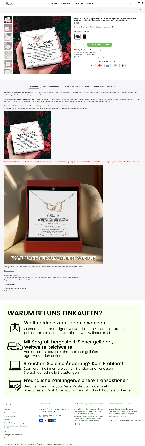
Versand (7, 420)
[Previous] (16, 45)
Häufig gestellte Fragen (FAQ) (105, 87)
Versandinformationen (51, 87)
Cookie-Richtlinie (10, 416)
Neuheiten (90, 3)
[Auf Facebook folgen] (75, 423)
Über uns (7, 410)
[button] (77, 37)
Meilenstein (79, 3)
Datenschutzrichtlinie (11, 413)
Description (34, 87)
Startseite (7, 10)
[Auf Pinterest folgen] (83, 423)
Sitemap (7, 438)
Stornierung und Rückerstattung (77, 87)
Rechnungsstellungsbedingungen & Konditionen (16, 427)
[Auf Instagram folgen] (79, 423)
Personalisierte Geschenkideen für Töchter (25, 10)
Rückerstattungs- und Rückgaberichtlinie (18, 423)
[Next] (68, 45)
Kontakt (6, 431)
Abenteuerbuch (66, 3)
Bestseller (54, 3)
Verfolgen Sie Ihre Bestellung (13, 435)
